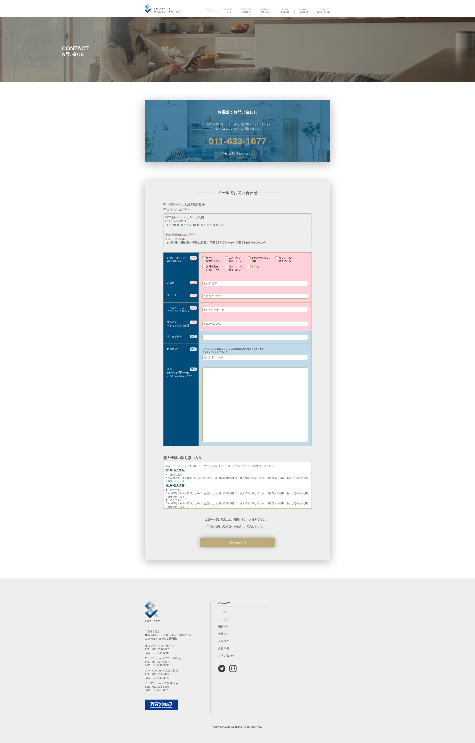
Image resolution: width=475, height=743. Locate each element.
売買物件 (246, 11)
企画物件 (284, 11)
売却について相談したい (236, 268)
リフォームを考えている (286, 259)
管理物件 (265, 11)
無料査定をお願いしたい (213, 268)
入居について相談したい (236, 259)
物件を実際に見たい (213, 259)
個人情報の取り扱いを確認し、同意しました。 (237, 526)
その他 (255, 266)
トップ (207, 11)
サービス (227, 11)
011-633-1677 (237, 141)
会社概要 (304, 11)
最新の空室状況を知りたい (261, 259)
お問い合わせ (323, 11)
